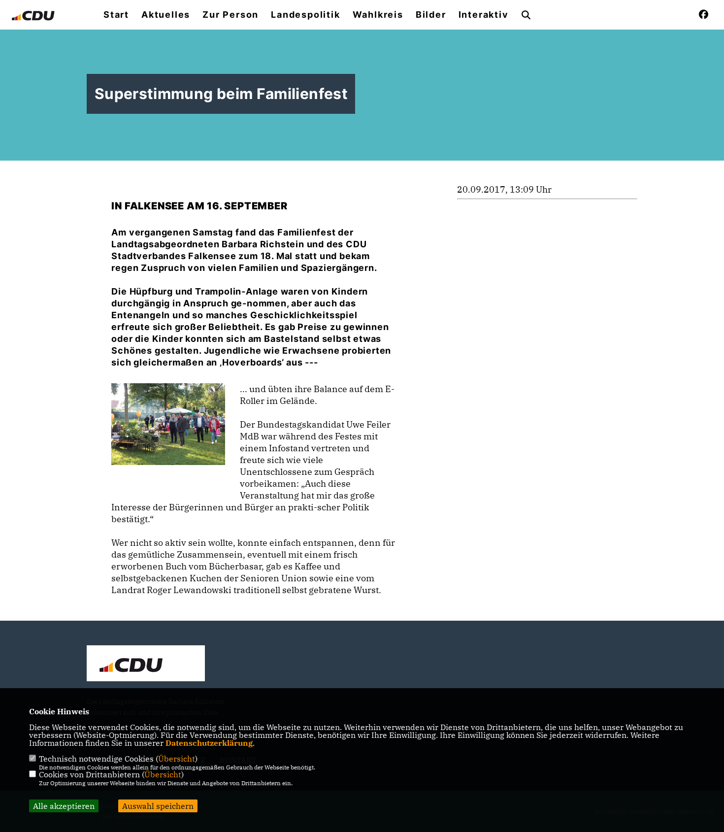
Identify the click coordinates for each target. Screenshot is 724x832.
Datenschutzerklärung (209, 743)
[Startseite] (146, 664)
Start (116, 14)
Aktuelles (165, 14)
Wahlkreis (378, 14)
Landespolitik (305, 14)
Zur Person (230, 14)
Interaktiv (484, 14)
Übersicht (176, 759)
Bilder (431, 14)
